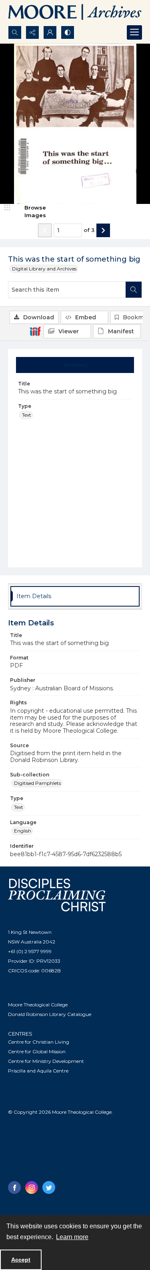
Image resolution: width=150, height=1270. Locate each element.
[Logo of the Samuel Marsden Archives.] (75, 13)
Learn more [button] (72, 1237)
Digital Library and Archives (44, 269)
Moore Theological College (38, 1005)
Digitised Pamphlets (37, 783)
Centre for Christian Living (38, 1042)
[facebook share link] (14, 1187)
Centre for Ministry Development (46, 1061)
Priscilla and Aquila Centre (38, 1071)
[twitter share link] (48, 1187)
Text (26, 415)
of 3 (89, 230)
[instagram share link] (31, 1187)
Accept (20, 1259)
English (22, 831)
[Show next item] (103, 230)
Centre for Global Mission (37, 1051)
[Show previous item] (45, 230)
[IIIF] (35, 331)
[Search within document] (134, 290)
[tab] (75, 365)
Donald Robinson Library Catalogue (49, 1014)
